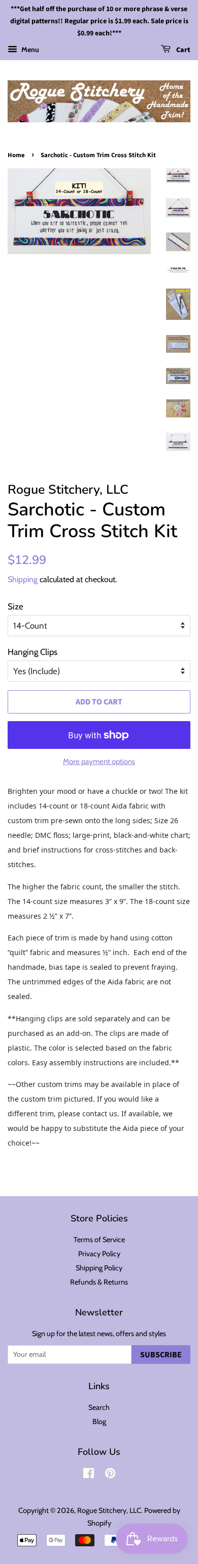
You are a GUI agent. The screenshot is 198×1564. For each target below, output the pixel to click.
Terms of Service (99, 1239)
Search (99, 1407)
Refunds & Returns (99, 1282)
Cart (182, 50)
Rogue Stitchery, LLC (109, 1510)
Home (16, 155)
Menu (29, 49)
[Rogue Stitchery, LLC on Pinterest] (110, 1475)
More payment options (99, 761)
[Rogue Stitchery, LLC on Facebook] (88, 1475)
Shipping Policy (99, 1267)
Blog (99, 1421)
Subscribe (161, 1354)
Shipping (23, 579)
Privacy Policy (99, 1253)
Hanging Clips (32, 652)
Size (15, 606)
